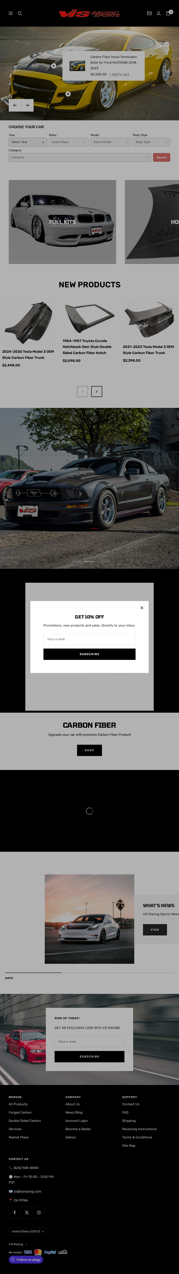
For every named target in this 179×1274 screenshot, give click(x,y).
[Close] (141, 607)
